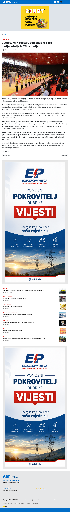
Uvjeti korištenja (7, 503)
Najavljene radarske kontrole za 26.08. (16, 298)
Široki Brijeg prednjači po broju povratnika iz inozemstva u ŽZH (24, 338)
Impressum (35, 503)
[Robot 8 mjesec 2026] (35, 17)
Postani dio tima (41, 489)
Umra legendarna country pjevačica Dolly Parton (19, 322)
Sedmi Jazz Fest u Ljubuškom (13, 330)
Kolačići (28, 503)
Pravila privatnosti (19, 503)
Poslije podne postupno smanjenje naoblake (18, 314)
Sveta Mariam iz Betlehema (12, 306)
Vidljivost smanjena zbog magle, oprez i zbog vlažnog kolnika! (23, 290)
